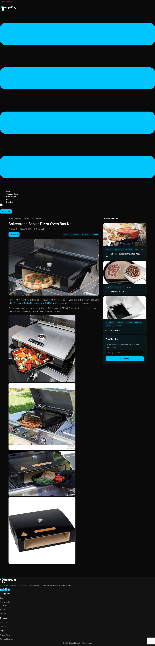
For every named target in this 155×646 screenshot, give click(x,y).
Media (8, 199)
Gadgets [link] (109, 249)
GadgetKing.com (7, 1)
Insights (9, 202)
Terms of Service (6, 639)
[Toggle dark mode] (2, 208)
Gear (8, 191)
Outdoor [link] (118, 287)
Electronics (11, 197)
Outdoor (95, 234)
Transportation (12, 194)
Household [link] (119, 249)
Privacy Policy (5, 635)
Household (75, 234)
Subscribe (124, 359)
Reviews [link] (138, 322)
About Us (3, 622)
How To (85, 234)
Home (11, 219)
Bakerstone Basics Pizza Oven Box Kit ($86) (33, 303)
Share (15, 234)
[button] (77, 101)
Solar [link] (108, 326)
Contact (3, 626)
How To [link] (129, 249)
